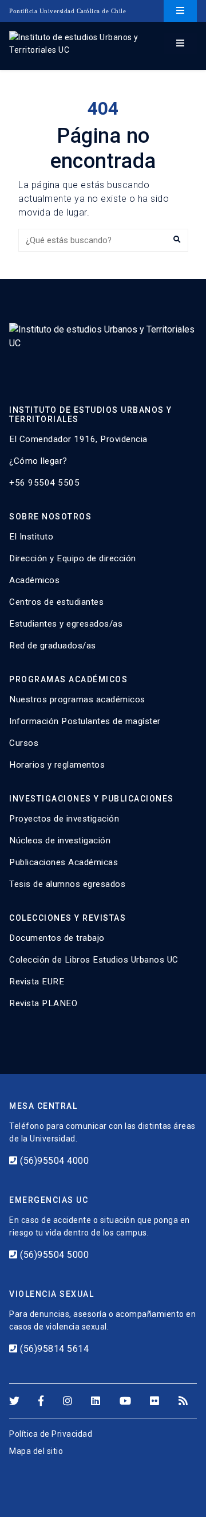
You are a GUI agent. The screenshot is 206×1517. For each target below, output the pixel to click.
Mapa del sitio (36, 1451)
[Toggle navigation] (180, 11)
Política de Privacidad (50, 1433)
